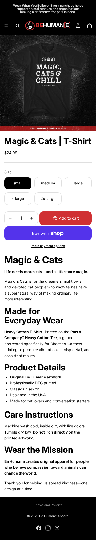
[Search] (17, 26)
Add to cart (69, 218)
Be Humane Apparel (54, 516)
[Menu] (6, 26)
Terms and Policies (48, 505)
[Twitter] (57, 528)
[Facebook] (38, 528)
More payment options (48, 246)
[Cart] (89, 26)
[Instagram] (48, 528)
